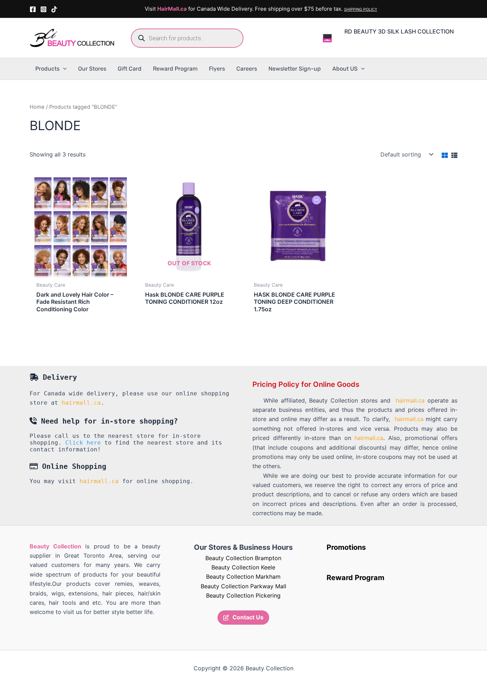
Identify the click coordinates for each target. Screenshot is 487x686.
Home (37, 107)
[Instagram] (43, 9)
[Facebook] (33, 9)
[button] (63, 69)
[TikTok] (54, 9)
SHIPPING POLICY (360, 9)
